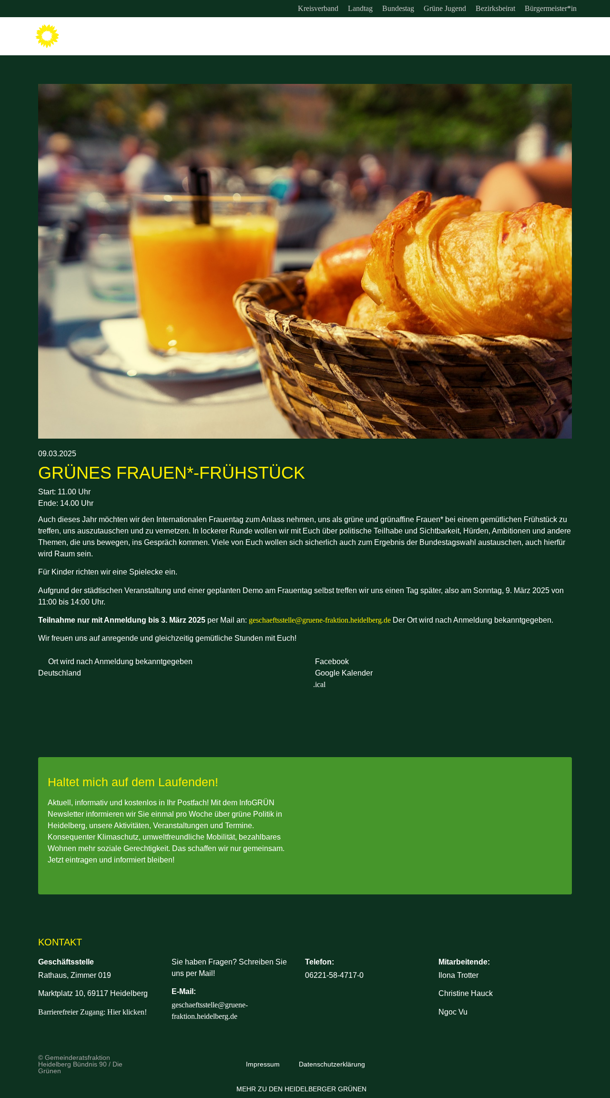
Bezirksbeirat (495, 8)
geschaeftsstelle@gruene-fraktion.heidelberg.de (320, 620)
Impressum (263, 1064)
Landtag (360, 8)
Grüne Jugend (445, 8)
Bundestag (398, 8)
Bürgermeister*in (551, 8)
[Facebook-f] (61, 8)
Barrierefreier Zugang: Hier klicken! (92, 1012)
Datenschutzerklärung (332, 1064)
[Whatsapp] (81, 8)
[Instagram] (42, 8)
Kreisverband (318, 8)
